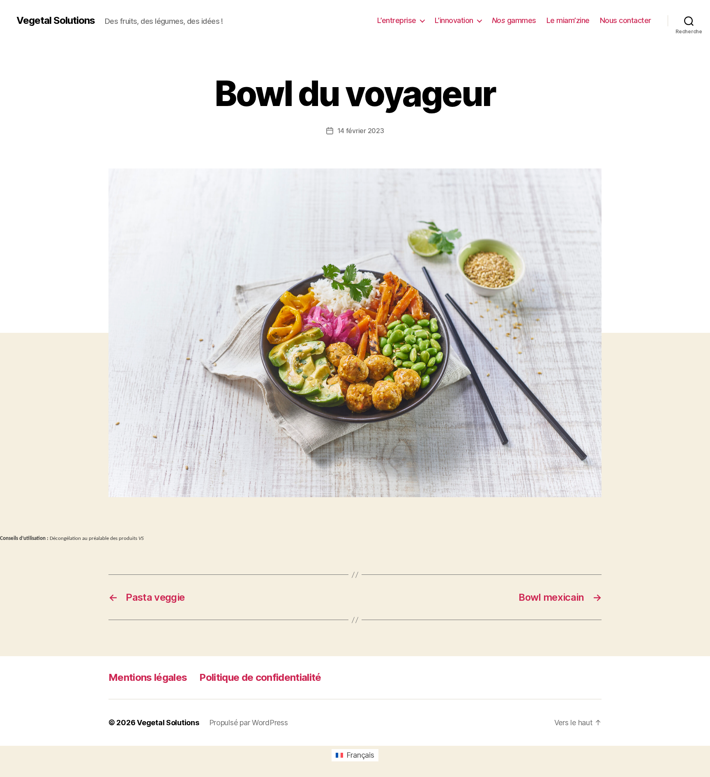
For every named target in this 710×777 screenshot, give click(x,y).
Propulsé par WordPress (248, 722)
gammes (514, 20)
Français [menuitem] (360, 755)
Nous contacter (625, 20)
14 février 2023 (360, 131)
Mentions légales (147, 677)
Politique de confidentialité (260, 677)
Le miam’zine (568, 20)
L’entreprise (396, 20)
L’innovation (454, 20)
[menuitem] (355, 755)
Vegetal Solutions (55, 20)
